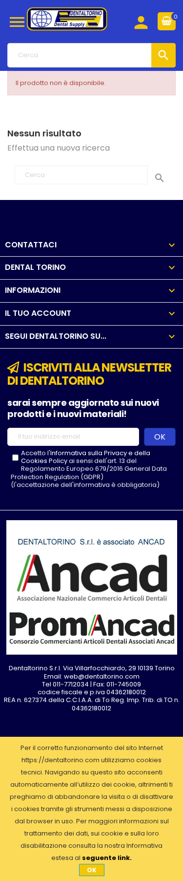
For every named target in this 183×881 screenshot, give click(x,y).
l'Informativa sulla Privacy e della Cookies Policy (85, 456)
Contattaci (31, 244)
